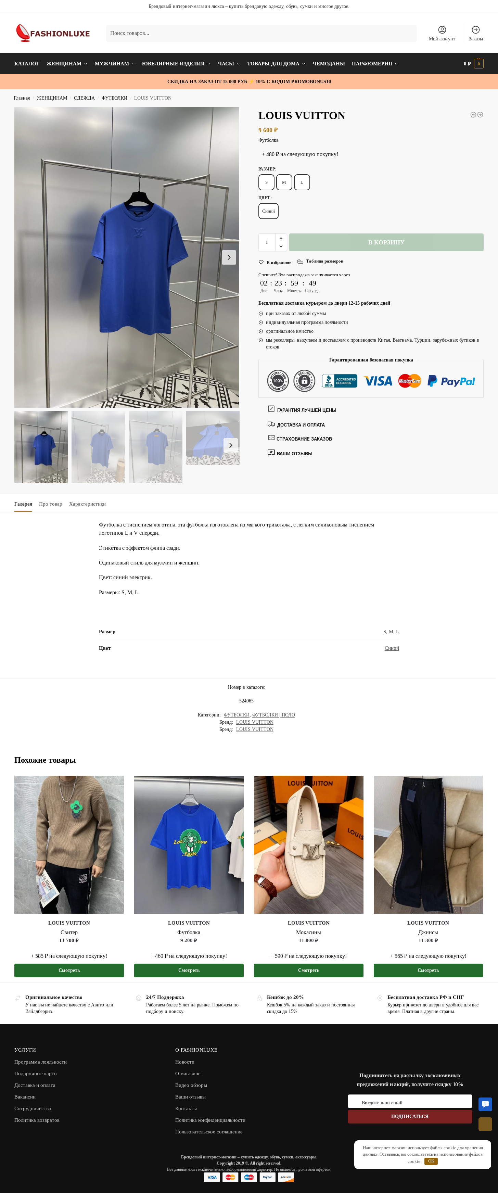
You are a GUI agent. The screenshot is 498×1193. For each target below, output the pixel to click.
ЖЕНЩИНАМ (52, 98)
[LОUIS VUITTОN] (69, 845)
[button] (281, 238)
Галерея (23, 504)
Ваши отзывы (190, 1097)
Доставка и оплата (34, 1085)
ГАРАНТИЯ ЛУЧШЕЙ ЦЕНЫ (306, 410)
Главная (22, 98)
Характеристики (87, 504)
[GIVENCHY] (473, 114)
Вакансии (25, 1097)
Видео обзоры (191, 1085)
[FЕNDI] (480, 114)
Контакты (186, 1108)
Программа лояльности (40, 1062)
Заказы (476, 38)
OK (431, 1161)
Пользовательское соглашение (209, 1131)
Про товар (50, 504)
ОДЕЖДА (84, 98)
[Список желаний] (113, 786)
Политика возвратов (37, 1120)
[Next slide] (229, 257)
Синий (268, 211)
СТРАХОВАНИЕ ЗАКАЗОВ (304, 439)
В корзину (386, 242)
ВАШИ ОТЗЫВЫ (294, 453)
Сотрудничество (32, 1108)
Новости (184, 1062)
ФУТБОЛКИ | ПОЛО (273, 715)
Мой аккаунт (442, 38)
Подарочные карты (36, 1073)
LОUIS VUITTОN (254, 722)
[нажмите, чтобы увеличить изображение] (127, 257)
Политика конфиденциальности (210, 1120)
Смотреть (69, 970)
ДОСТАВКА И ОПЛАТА (301, 425)
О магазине (188, 1073)
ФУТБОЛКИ (114, 98)
